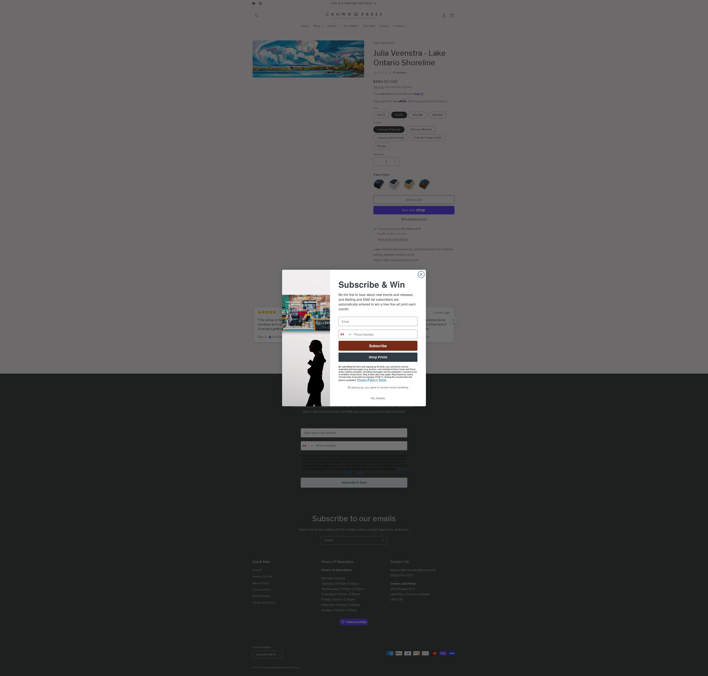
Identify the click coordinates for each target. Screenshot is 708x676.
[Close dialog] (421, 274)
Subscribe (378, 345)
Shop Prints (378, 357)
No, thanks (378, 398)
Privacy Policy (366, 380)
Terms (382, 380)
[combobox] (345, 334)
